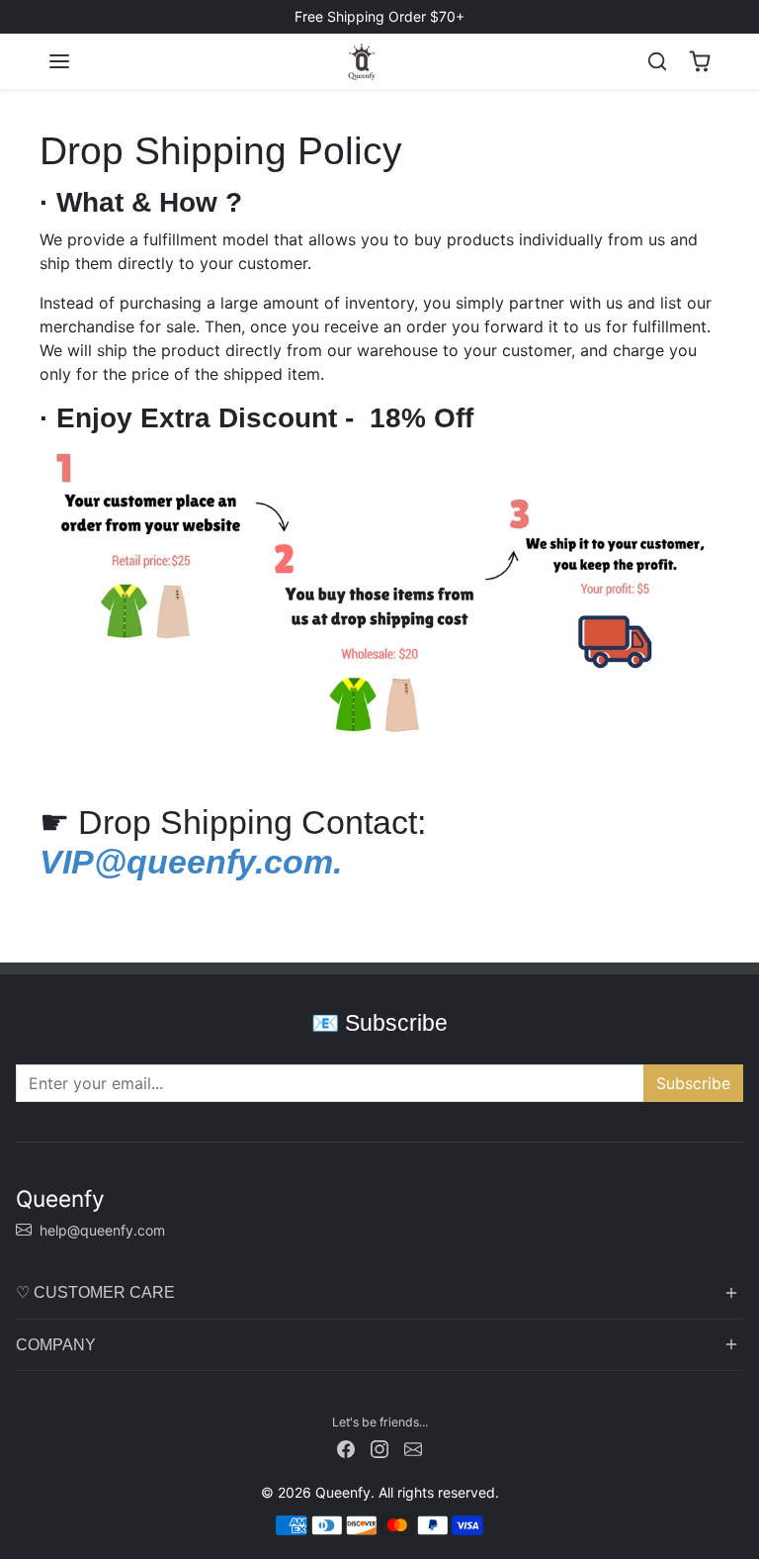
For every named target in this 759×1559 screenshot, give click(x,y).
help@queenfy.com (102, 1230)
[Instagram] (379, 1447)
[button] (59, 61)
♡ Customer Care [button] (95, 1292)
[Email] (413, 1447)
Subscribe (693, 1083)
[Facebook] (346, 1447)
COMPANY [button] (56, 1344)
